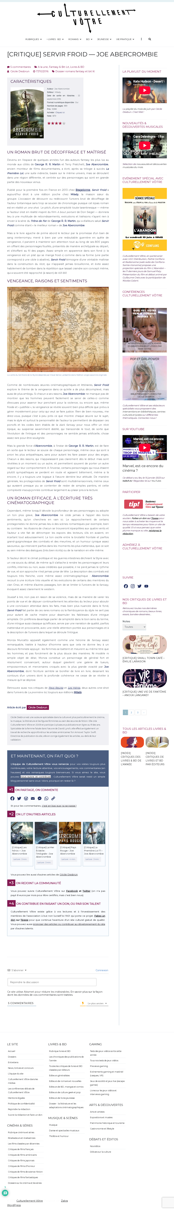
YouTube (156, 480)
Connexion (101, 970)
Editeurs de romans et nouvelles (65, 1081)
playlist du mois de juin (138, 108)
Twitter (86, 891)
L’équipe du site (15, 1073)
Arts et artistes (97, 1112)
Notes (126, 621)
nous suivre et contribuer (36, 776)
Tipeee (24, 920)
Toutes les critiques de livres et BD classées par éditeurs (65, 1068)
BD (88, 39)
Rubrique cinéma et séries (21, 1132)
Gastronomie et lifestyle (102, 1128)
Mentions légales (16, 1098)
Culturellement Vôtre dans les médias (23, 1081)
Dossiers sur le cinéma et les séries (25, 1183)
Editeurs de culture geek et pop (65, 1092)
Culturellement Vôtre (29, 1200)
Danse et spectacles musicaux (64, 1130)
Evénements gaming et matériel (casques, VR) (106, 1073)
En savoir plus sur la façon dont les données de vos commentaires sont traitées (54, 993)
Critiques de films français (20, 1149)
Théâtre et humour (59, 1136)
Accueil (11, 1051)
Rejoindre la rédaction (19, 1109)
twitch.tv (127, 480)
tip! (133, 504)
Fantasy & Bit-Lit (59, 66)
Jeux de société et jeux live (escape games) (107, 1083)
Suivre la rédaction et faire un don (25, 1115)
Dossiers (12, 1056)
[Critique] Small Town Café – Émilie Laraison (143, 660)
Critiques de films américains (22, 1155)
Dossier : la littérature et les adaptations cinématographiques (66, 1105)
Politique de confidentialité (21, 1103)
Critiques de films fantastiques (23, 1177)
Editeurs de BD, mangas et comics (66, 1086)
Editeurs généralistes (59, 1075)
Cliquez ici (60, 112)
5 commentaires (20, 66)
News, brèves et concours (20, 1068)
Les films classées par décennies (23, 1143)
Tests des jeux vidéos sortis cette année (105, 1053)
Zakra (64, 1200)
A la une (43, 66)
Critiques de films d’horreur (21, 1166)
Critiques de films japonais (21, 1160)
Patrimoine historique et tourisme (107, 1123)
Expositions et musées (101, 1117)
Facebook (72, 891)
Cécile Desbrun (20, 71)
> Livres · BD (54, 39)
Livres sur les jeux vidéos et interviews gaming (103, 1092)
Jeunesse (103, 39)
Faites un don (139, 518)
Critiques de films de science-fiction (25, 1171)
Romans (73, 39)
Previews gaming (99, 1066)
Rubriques (32, 39)
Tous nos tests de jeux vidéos (104, 1060)
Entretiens (13, 1062)
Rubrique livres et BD (60, 1051)
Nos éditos (95, 1146)
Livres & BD (77, 66)
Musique (53, 1125)
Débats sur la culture (100, 1152)
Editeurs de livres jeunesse (62, 1098)
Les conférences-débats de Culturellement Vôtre (21, 1090)
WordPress (14, 1205)
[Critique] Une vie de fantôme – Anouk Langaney (144, 693)
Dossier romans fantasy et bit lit (75, 71)
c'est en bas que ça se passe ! (59, 805)
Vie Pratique (124, 39)
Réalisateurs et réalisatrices (21, 1138)
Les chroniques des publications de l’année (66, 1058)
